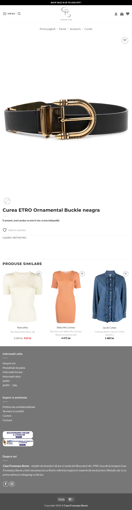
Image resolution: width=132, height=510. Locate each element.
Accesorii (75, 28)
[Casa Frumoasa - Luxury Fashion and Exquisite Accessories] (66, 13)
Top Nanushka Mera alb (22, 331)
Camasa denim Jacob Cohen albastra (109, 333)
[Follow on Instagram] (12, 484)
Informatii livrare (13, 372)
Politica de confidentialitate (19, 406)
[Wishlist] (127, 14)
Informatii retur (12, 376)
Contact (7, 420)
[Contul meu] (116, 14)
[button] (9, 13)
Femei (62, 28)
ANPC (6, 380)
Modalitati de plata (14, 367)
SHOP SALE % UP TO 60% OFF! (66, 2)
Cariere (7, 415)
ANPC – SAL (10, 385)
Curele (88, 28)
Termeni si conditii (13, 411)
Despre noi (9, 363)
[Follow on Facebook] (6, 484)
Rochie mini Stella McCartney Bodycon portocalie (66, 333)
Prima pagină (47, 28)
